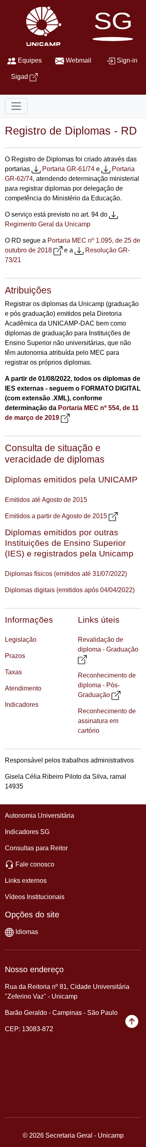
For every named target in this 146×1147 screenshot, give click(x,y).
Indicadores (22, 704)
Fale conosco (34, 864)
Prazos (15, 655)
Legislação (20, 639)
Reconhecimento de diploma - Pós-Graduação (107, 685)
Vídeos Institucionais (34, 896)
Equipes (30, 60)
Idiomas (26, 931)
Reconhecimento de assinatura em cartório (107, 721)
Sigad (19, 76)
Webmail (78, 60)
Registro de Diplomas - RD (71, 130)
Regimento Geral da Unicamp (47, 224)
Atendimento (23, 688)
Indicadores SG (27, 831)
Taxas (13, 672)
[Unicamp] (41, 25)
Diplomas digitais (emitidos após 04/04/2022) (70, 590)
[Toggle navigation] (16, 106)
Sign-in (127, 60)
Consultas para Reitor (36, 848)
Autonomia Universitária (39, 815)
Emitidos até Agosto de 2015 (46, 499)
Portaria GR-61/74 (68, 168)
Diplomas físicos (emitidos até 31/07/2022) (66, 573)
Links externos (26, 880)
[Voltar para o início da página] (131, 1021)
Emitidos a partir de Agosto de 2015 (56, 516)
